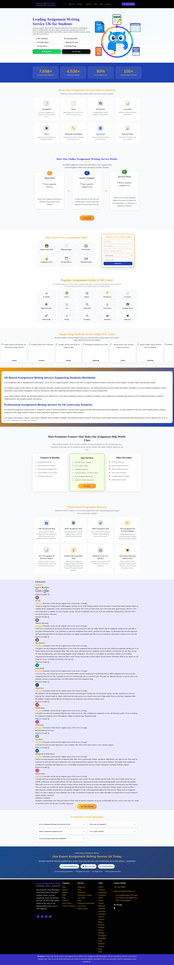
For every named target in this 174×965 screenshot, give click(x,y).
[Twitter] (42, 916)
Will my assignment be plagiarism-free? (51, 831)
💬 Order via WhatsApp (69, 866)
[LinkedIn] (46, 916)
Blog (101, 4)
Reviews (88, 4)
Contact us (108, 4)
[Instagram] (50, 916)
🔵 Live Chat (76, 51)
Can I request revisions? (97, 831)
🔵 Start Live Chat (88, 866)
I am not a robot (109, 260)
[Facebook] (38, 916)
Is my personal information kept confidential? (52, 838)
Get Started (87, 218)
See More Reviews (87, 806)
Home (64, 4)
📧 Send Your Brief (106, 866)
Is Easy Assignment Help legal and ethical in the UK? (54, 824)
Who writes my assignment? (98, 824)
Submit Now (118, 263)
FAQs (95, 4)
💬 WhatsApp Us (47, 51)
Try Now (87, 486)
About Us (71, 4)
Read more (69, 803)
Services (79, 4)
